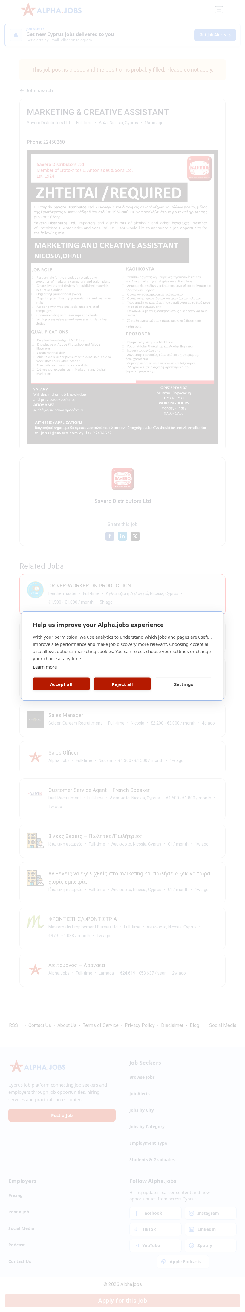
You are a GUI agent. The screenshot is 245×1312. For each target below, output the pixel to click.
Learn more (45, 667)
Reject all (122, 684)
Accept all (61, 684)
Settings (183, 684)
